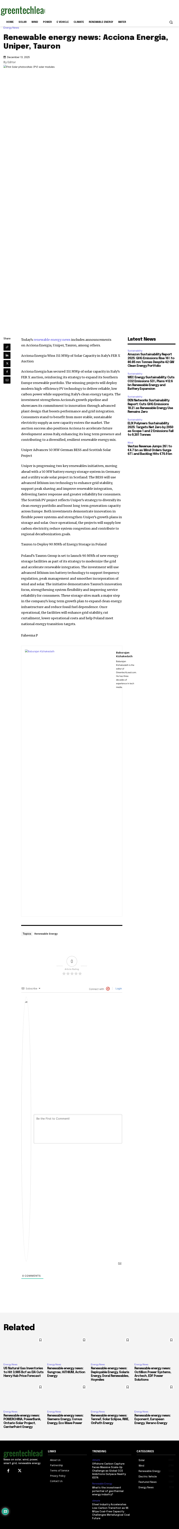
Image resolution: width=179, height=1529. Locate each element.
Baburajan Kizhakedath (124, 654)
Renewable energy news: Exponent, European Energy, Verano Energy (152, 1419)
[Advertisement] (86, 10)
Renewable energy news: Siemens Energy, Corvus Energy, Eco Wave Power (65, 1419)
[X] (6, 363)
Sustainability (135, 350)
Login (118, 988)
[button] (171, 22)
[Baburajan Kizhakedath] (68, 781)
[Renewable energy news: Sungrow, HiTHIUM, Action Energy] (67, 1348)
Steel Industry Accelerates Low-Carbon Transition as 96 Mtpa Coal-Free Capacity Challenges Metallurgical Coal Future (111, 1511)
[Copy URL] (6, 347)
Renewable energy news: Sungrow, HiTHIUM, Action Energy (66, 1372)
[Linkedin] (6, 355)
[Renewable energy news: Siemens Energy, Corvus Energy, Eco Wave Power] (67, 1395)
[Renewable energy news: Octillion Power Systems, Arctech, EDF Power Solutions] (155, 1348)
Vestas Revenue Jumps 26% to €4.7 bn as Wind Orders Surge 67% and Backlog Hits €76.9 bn (150, 450)
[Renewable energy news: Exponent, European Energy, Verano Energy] (155, 1395)
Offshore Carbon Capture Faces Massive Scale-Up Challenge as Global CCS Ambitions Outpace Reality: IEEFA (109, 1471)
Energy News (11, 27)
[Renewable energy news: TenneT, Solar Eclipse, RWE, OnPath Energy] (111, 1395)
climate (96, 1460)
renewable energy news (52, 340)
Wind (130, 442)
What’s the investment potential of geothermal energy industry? (108, 1491)
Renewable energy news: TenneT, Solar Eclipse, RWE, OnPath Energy (110, 1419)
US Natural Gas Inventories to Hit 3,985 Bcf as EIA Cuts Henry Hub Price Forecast (23, 1372)
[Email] (6, 380)
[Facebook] (6, 371)
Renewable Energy (46, 933)
